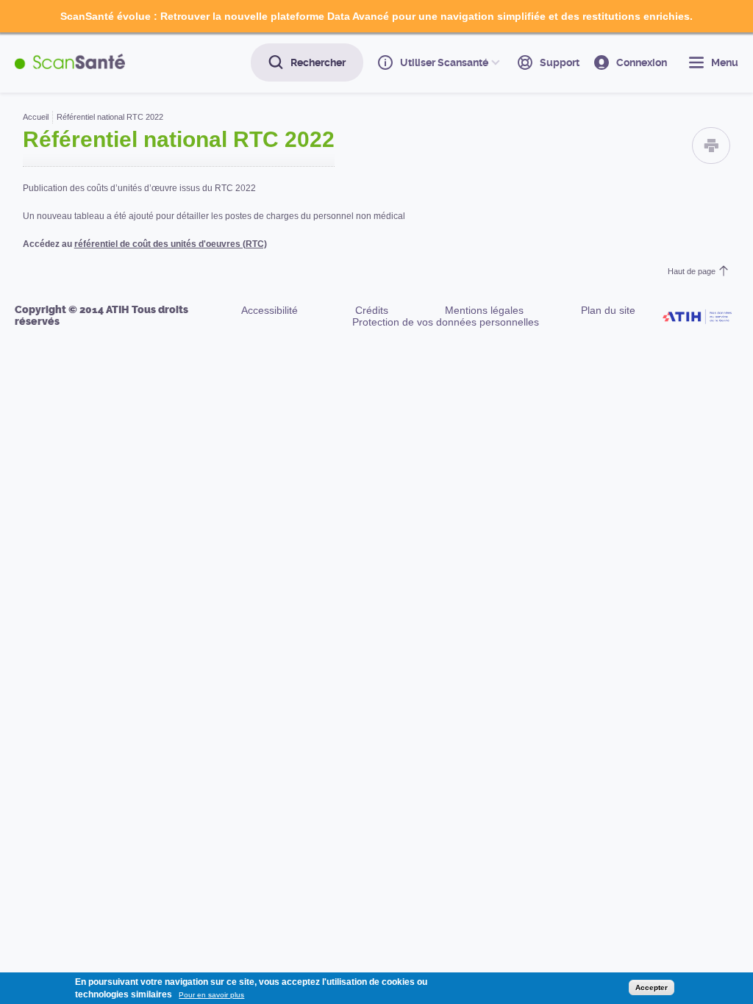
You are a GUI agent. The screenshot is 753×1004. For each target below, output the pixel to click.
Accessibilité (269, 310)
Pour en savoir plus (211, 995)
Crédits (371, 310)
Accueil (36, 116)
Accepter (651, 987)
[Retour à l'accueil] (70, 62)
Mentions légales (484, 310)
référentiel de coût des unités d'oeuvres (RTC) (170, 244)
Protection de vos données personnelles (445, 322)
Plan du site (608, 310)
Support (559, 62)
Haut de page (691, 271)
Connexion (641, 62)
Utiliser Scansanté (444, 62)
